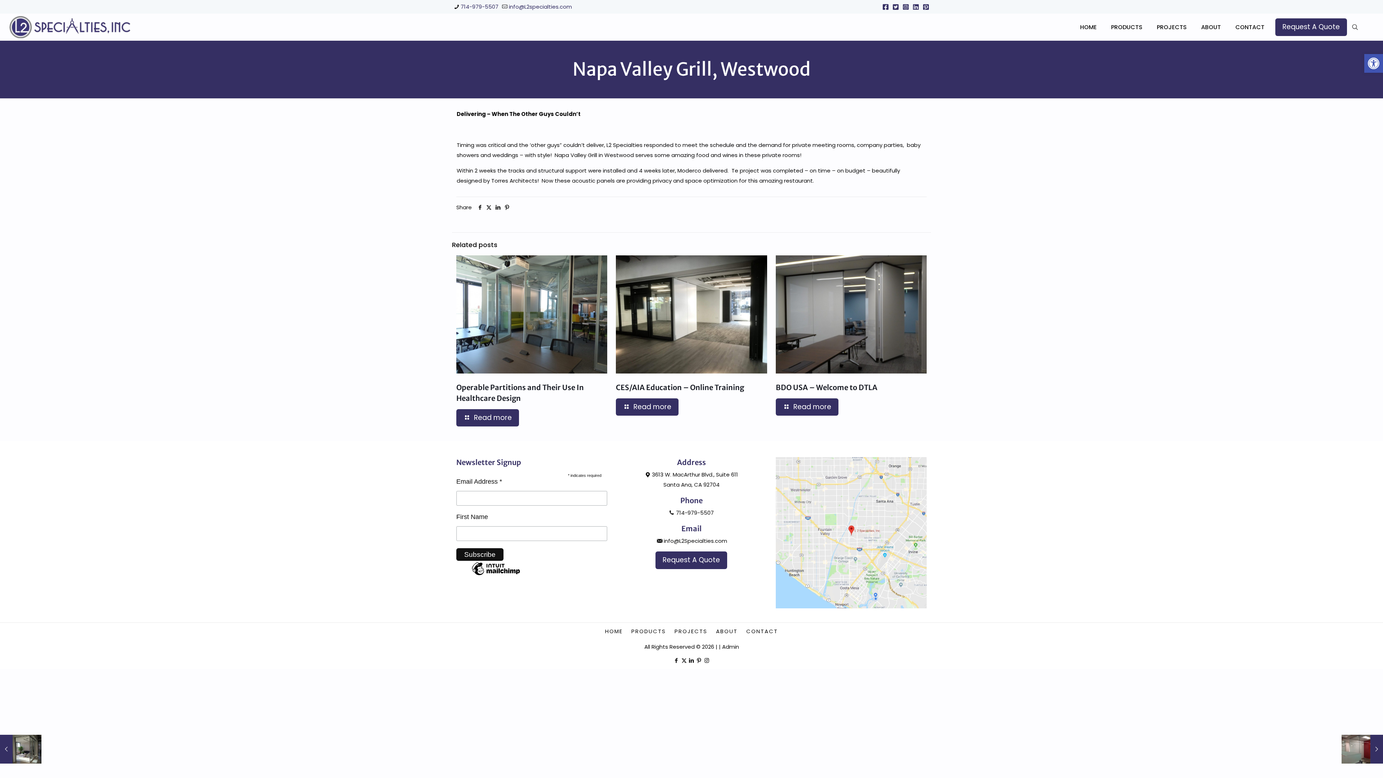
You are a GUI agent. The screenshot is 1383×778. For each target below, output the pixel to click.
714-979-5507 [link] (479, 6)
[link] (1373, 63)
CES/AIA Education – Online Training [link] (680, 387)
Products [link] (648, 631)
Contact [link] (762, 631)
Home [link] (614, 631)
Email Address (479, 481)
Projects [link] (691, 631)
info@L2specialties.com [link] (540, 6)
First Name (472, 516)
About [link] (727, 631)
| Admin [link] (729, 646)
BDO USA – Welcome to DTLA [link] (826, 387)
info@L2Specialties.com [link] (695, 541)
